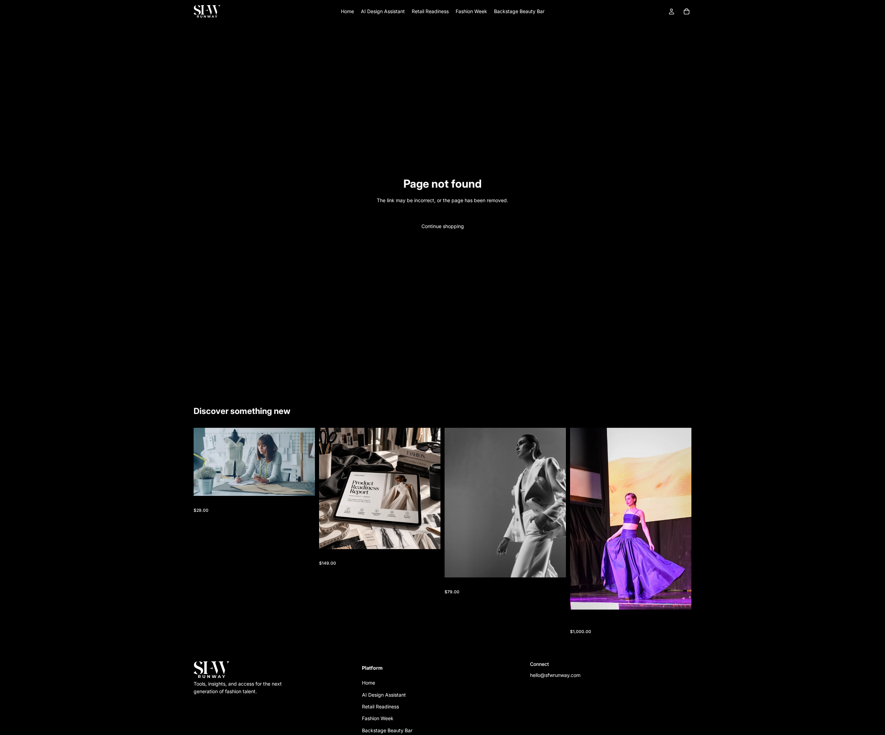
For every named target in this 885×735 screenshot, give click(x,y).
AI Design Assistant (384, 694)
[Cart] (686, 11)
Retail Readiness (380, 706)
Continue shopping (442, 226)
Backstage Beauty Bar (387, 730)
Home (368, 683)
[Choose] (680, 599)
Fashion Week (377, 718)
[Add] (304, 485)
